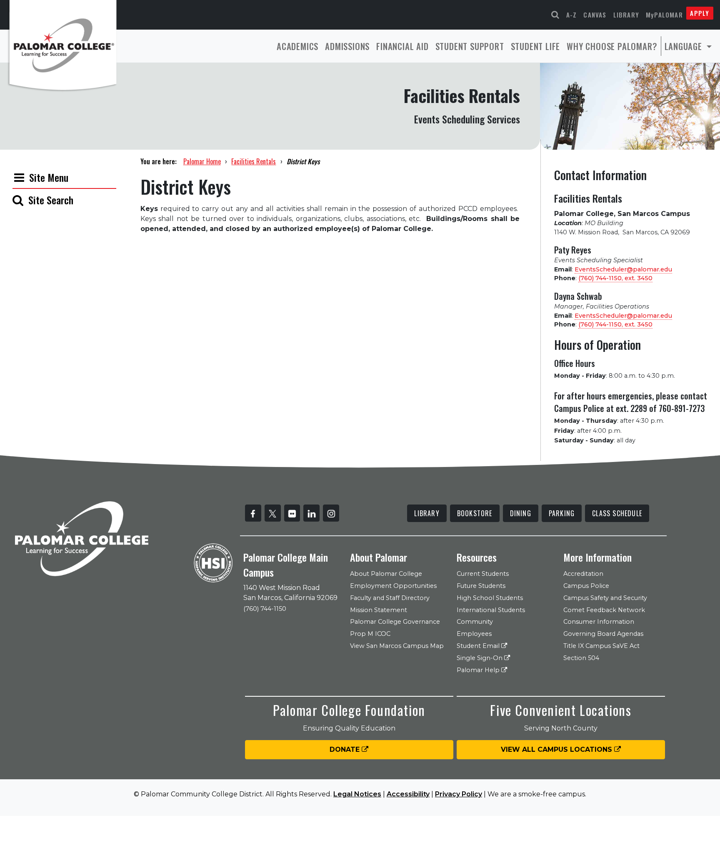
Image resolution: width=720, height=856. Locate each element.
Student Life (535, 46)
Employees (474, 634)
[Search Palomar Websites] (555, 15)
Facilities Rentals (253, 161)
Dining (520, 513)
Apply (699, 13)
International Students (491, 610)
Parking (562, 513)
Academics (297, 46)
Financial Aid (402, 46)
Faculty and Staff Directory (390, 598)
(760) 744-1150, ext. (615, 278)
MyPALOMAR (664, 14)
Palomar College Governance (395, 621)
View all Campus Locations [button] (557, 749)
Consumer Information (598, 621)
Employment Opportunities (393, 586)
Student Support (469, 46)
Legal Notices (357, 794)
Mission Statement (378, 610)
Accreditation (583, 573)
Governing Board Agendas (603, 634)
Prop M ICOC (370, 634)
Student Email (479, 646)
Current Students (483, 573)
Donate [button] (346, 749)
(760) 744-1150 (264, 609)
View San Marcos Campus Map (397, 646)
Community (475, 621)
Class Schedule (617, 513)
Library (626, 14)
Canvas (594, 14)
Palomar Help (479, 670)
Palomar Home (202, 161)
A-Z (571, 14)
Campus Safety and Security (605, 598)
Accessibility (408, 794)
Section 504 (581, 658)
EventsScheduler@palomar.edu (623, 269)
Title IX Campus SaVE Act (601, 646)
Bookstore (474, 513)
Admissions (347, 46)
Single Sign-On (480, 658)
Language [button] (685, 46)
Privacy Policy (458, 794)
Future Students (481, 586)
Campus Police (586, 586)
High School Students (490, 598)
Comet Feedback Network (604, 610)
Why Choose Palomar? (612, 46)
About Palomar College (386, 573)
